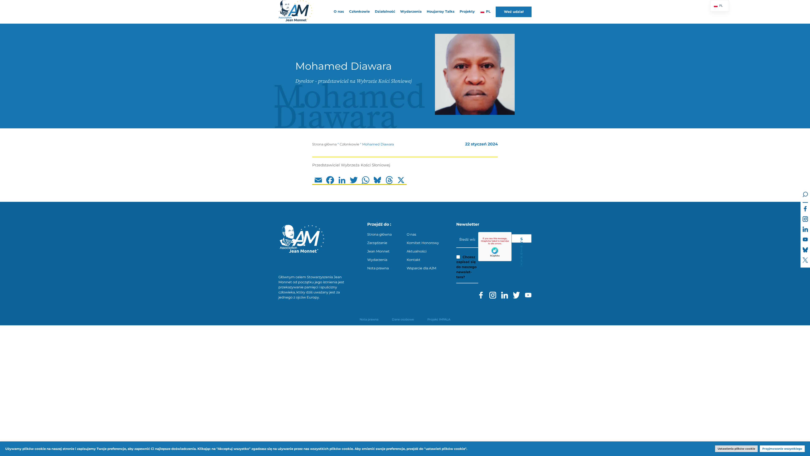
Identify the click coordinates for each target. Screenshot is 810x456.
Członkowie (349, 144)
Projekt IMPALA (438, 319)
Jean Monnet (378, 251)
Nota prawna (378, 268)
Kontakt (413, 260)
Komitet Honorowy (423, 243)
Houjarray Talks (441, 12)
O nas (411, 234)
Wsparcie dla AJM (421, 268)
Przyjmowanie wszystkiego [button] (782, 448)
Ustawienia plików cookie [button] (736, 448)
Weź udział (514, 12)
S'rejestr (521, 240)
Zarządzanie (377, 243)
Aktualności (417, 251)
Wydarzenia (411, 12)
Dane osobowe (403, 319)
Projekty (467, 12)
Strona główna (324, 144)
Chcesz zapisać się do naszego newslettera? (466, 267)
